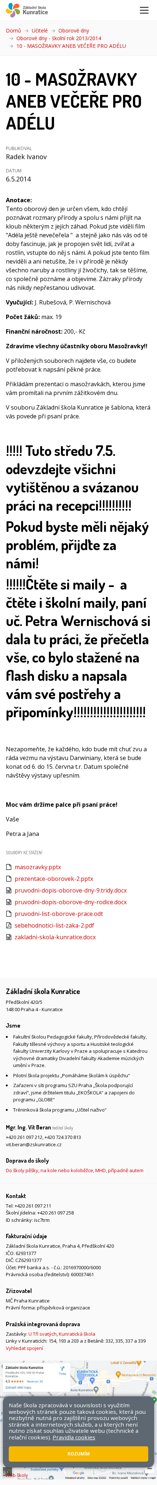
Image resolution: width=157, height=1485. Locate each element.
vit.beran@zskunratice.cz (34, 1144)
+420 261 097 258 (55, 1212)
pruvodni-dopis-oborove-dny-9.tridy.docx (71, 890)
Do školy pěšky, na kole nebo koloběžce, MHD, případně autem (74, 1170)
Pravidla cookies (74, 1437)
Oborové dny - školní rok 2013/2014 (58, 38)
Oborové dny (73, 30)
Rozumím (79, 1454)
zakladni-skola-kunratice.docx (55, 937)
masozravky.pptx (38, 867)
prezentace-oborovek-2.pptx (54, 879)
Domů (13, 30)
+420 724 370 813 (63, 1137)
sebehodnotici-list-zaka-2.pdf (54, 925)
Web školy (16, 1475)
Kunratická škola (77, 1334)
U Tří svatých (42, 1334)
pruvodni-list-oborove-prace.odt (59, 914)
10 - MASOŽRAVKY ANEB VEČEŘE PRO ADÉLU (71, 45)
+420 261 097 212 (24, 1137)
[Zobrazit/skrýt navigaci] (144, 10)
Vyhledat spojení (24, 1348)
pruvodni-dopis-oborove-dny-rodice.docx (71, 902)
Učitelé (40, 30)
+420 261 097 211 (33, 1205)
